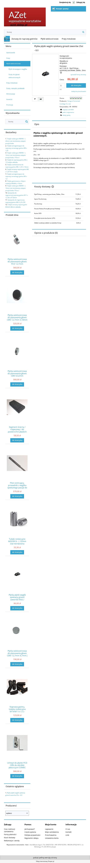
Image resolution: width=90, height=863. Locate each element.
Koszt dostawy (9, 837)
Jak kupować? (29, 829)
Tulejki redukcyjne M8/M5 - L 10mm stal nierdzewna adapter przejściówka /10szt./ (15, 188)
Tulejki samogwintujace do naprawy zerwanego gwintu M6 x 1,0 (16, 176)
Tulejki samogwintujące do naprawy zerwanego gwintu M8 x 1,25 (16, 148)
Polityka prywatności (32, 835)
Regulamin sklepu (31, 838)
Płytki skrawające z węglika (18, 69)
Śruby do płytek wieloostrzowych (14, 76)
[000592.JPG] (40, 99)
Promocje (9, 105)
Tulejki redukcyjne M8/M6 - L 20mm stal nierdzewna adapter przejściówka (15, 141)
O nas (68, 829)
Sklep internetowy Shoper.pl (45, 861)
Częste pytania (30, 832)
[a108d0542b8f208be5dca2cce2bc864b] (35, 99)
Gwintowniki (10, 53)
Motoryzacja (10, 94)
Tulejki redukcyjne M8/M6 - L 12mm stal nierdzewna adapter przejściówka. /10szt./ (15, 155)
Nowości (9, 99)
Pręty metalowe (11, 83)
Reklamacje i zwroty (11, 840)
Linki (67, 835)
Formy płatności (10, 834)
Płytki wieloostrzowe (13, 64)
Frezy (8, 58)
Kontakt (68, 832)
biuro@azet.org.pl (35, 845)
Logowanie (49, 829)
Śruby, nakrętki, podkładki (15, 88)
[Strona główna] (25, 16)
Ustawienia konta (51, 838)
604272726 (49, 845)
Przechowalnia (50, 835)
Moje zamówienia (52, 832)
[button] (67, 110)
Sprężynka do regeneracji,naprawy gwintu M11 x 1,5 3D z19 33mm (16, 195)
